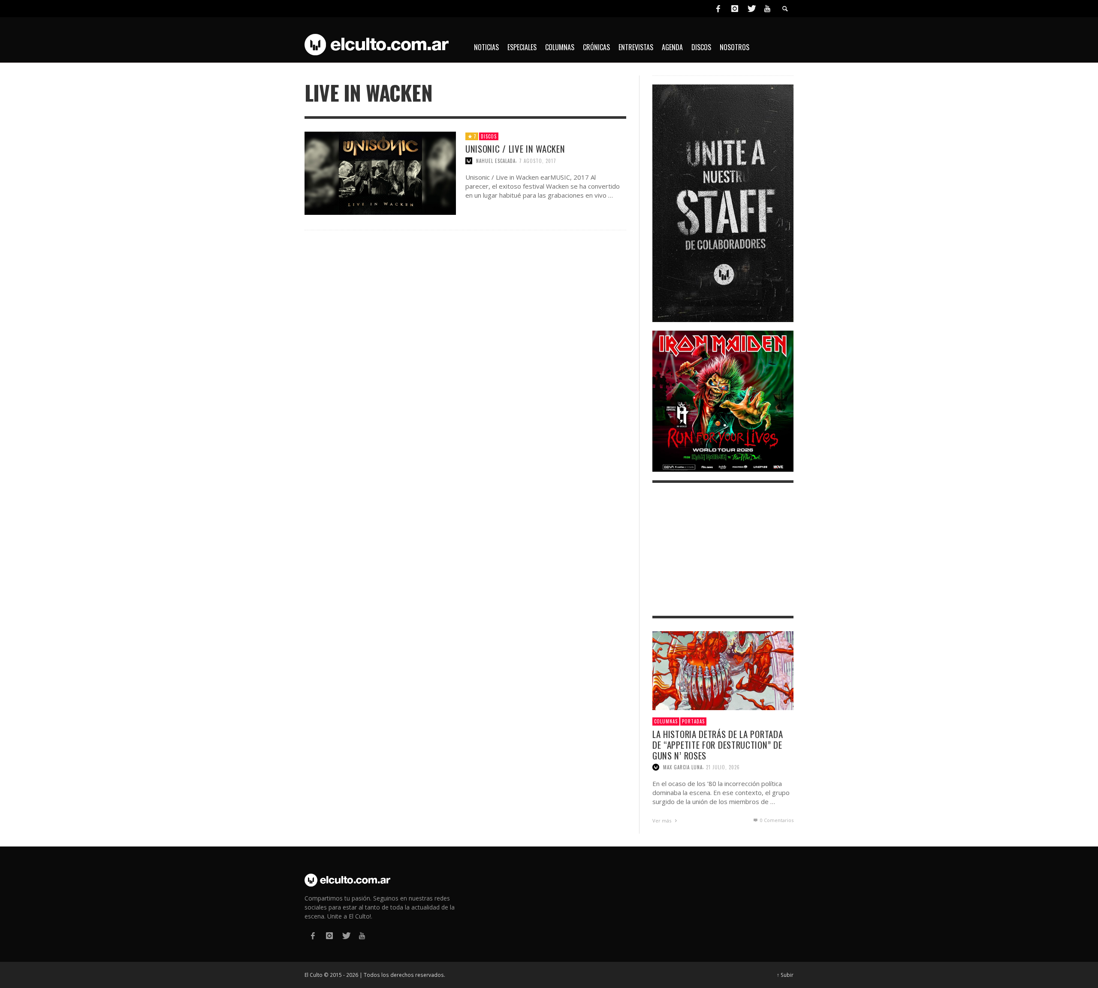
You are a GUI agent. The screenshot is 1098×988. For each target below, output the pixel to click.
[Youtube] (767, 8)
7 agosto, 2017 (537, 160)
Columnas (666, 721)
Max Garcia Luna (683, 767)
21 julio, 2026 (723, 767)
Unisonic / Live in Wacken (515, 148)
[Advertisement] (722, 549)
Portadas (693, 721)
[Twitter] (751, 8)
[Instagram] (735, 8)
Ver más (662, 820)
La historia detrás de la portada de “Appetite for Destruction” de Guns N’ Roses (717, 744)
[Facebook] (718, 8)
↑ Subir (785, 974)
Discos (489, 136)
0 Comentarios (776, 820)
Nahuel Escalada (496, 160)
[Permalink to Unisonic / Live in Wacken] (380, 173)
